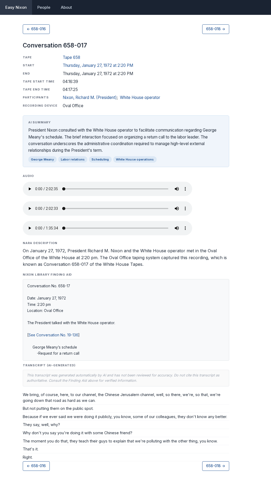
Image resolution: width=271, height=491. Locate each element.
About (66, 7)
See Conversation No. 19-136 (53, 335)
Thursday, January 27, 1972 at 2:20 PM (98, 65)
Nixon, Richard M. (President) (90, 97)
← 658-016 (36, 29)
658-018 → (215, 29)
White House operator (140, 97)
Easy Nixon (16, 7)
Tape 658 (71, 57)
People (43, 7)
